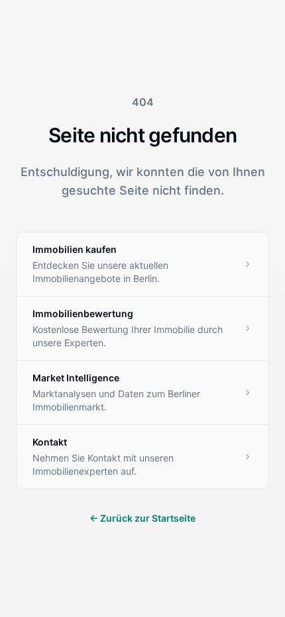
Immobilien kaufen (74, 249)
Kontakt (49, 442)
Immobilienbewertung (82, 313)
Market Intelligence (75, 377)
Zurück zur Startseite (142, 518)
